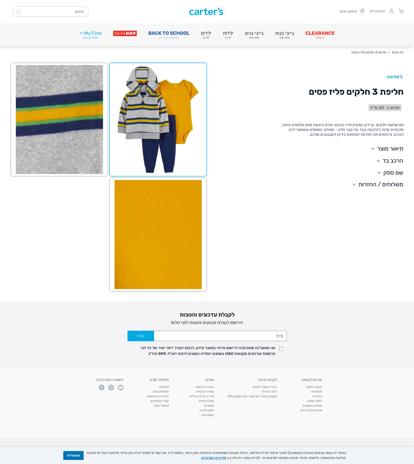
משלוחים (316, 391)
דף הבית (397, 52)
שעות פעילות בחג (311, 410)
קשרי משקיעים (159, 401)
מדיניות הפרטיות (213, 458)
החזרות (317, 396)
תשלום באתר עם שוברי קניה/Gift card (252, 396)
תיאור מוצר (390, 148)
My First (91, 34)
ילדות (228, 34)
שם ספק (393, 172)
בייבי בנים (254, 34)
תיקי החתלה (269, 391)
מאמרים (209, 405)
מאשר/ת (73, 455)
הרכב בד (393, 160)
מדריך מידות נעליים (202, 396)
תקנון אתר (207, 415)
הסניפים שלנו (160, 391)
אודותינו (164, 387)
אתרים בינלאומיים (158, 396)
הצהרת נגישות (205, 387)
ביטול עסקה (314, 401)
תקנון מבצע (206, 410)
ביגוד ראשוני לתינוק (265, 387)
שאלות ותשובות (312, 405)
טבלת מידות (206, 401)
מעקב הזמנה (314, 387)
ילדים (206, 34)
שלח (140, 336)
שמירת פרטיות (205, 391)
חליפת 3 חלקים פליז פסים (368, 52)
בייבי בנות (284, 34)
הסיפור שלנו (161, 405)
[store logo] (207, 11)
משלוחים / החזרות (380, 184)
